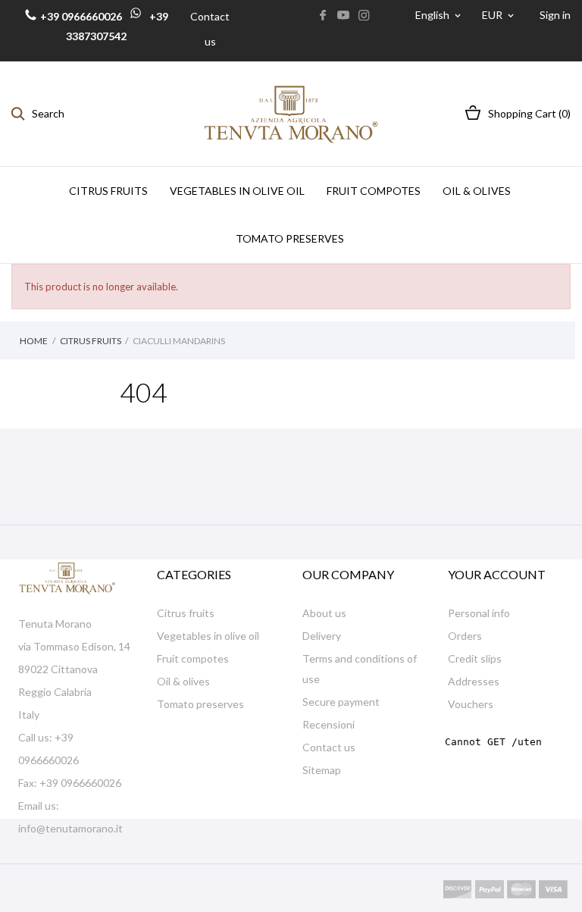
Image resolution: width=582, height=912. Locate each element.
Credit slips (475, 658)
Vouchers (470, 703)
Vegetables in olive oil (208, 635)
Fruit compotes (193, 658)
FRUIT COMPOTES (374, 190)
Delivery (321, 635)
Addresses (473, 681)
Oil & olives (183, 681)
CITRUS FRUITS (108, 190)
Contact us (328, 747)
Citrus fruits (185, 612)
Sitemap (321, 769)
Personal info (479, 612)
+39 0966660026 (81, 16)
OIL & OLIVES (477, 190)
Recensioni (328, 724)
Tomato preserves (200, 703)
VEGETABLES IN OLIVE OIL (237, 190)
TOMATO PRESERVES (290, 238)
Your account (497, 574)
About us (324, 612)
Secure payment (341, 701)
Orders (465, 635)
